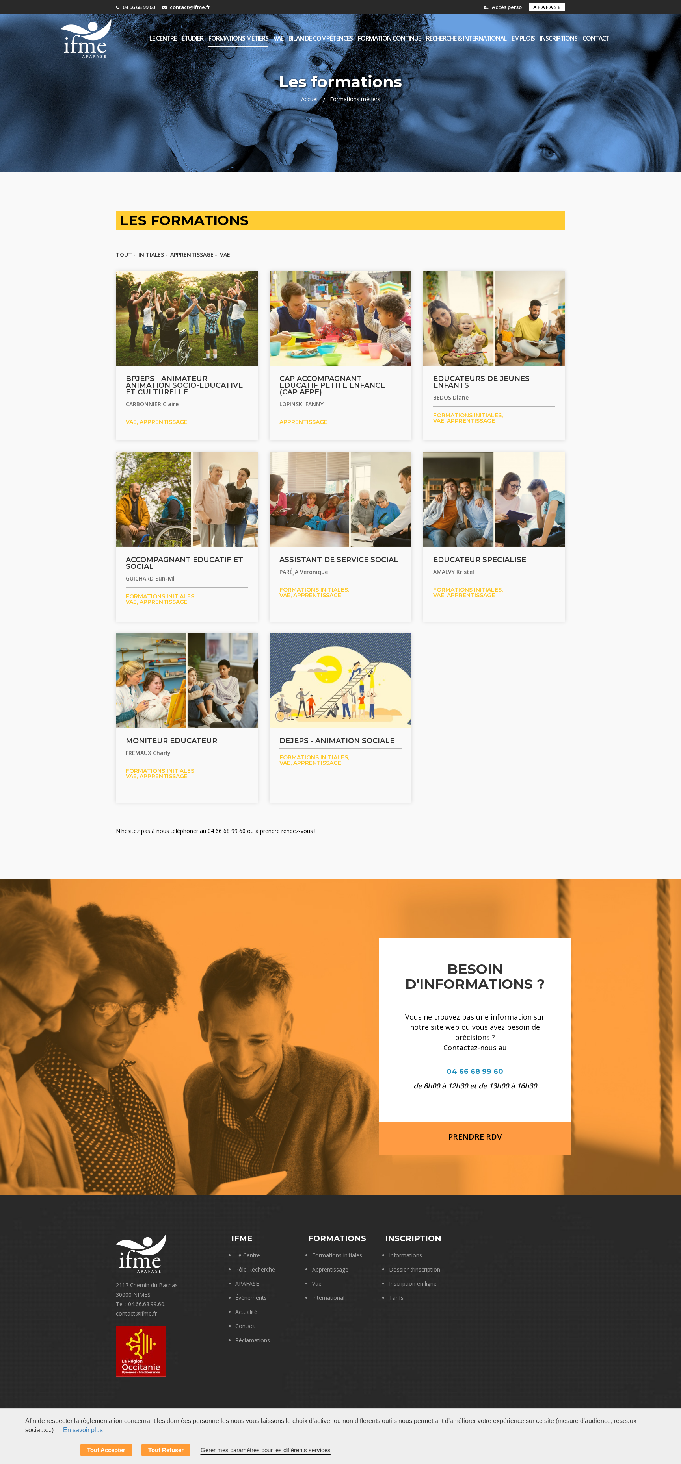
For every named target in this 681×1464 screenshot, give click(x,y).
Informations (405, 1255)
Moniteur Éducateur (171, 741)
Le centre (163, 38)
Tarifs (396, 1297)
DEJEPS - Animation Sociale (336, 741)
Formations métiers (238, 38)
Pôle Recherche (255, 1269)
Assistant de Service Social (338, 559)
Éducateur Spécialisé (479, 559)
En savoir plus (83, 1430)
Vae (317, 1283)
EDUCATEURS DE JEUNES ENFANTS (481, 382)
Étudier (192, 38)
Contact (595, 38)
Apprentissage (192, 254)
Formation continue (389, 38)
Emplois (523, 38)
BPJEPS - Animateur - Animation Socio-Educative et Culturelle (184, 385)
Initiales (151, 254)
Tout (124, 254)
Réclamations (252, 1340)
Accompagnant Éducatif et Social (184, 563)
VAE (278, 38)
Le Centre (247, 1255)
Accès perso (506, 7)
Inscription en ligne (413, 1283)
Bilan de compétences (320, 38)
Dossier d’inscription (414, 1269)
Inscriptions (558, 38)
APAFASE (547, 7)
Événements (251, 1297)
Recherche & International (466, 38)
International (328, 1297)
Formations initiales (337, 1255)
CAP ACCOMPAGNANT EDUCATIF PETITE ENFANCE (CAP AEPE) (332, 385)
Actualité (246, 1312)
